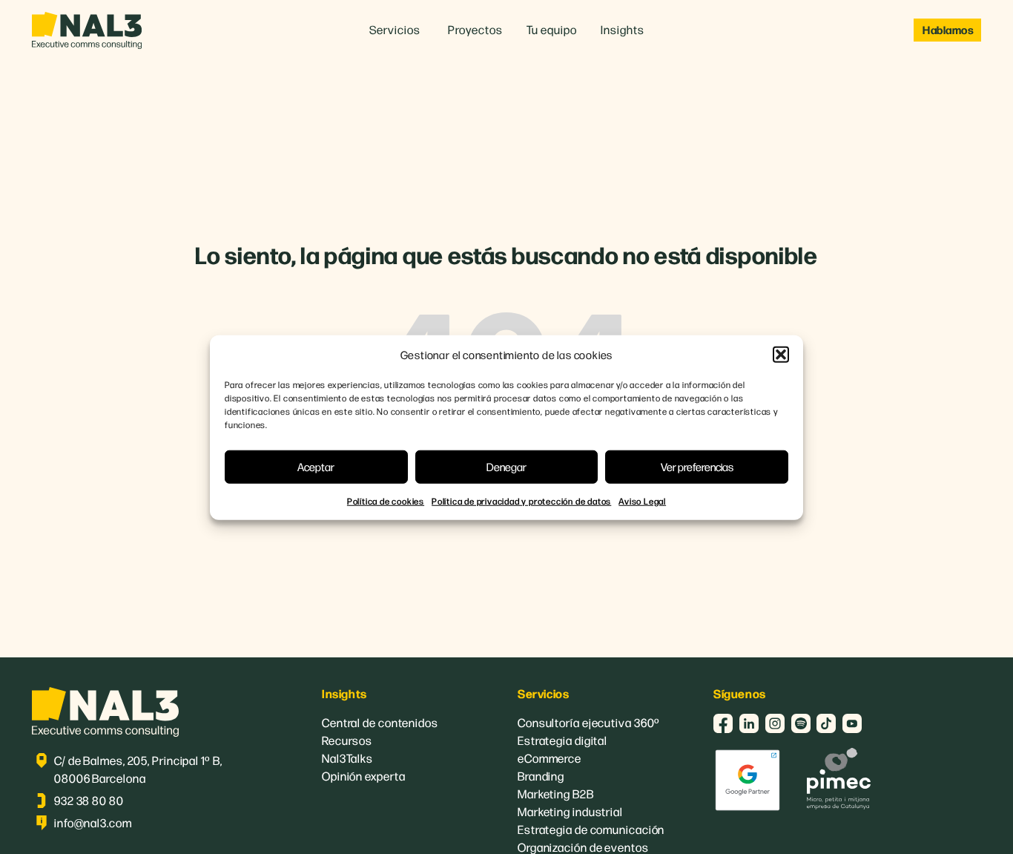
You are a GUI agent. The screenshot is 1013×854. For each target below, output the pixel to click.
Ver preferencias (697, 466)
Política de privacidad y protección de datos (521, 500)
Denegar (506, 466)
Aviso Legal (642, 500)
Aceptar (315, 466)
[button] (780, 354)
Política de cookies (385, 500)
